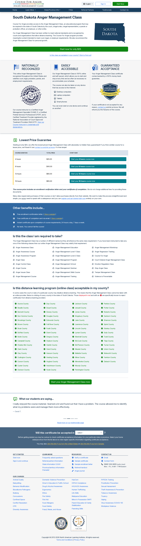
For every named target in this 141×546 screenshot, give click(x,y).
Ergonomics (46, 490)
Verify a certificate (81, 458)
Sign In (103, 4)
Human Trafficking (78, 490)
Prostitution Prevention (109, 483)
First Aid (45, 500)
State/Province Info (51, 10)
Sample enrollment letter (83, 464)
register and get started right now (73, 198)
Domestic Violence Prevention (53, 480)
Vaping (103, 500)
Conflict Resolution (20, 503)
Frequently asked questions (52, 458)
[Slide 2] (72, 418)
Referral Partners (87, 10)
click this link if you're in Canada (92, 444)
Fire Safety (46, 496)
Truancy (104, 496)
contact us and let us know (45, 147)
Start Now (120, 4)
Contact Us (124, 10)
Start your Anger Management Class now (70, 382)
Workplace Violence (108, 506)
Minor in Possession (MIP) (81, 500)
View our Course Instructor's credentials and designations (28, 124)
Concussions (18, 496)
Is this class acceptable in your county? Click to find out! (70, 55)
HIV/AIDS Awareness (80, 486)
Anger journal (80, 471)
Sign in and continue (20, 461)
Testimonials (107, 10)
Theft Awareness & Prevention (112, 490)
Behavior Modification (21, 486)
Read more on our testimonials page (70, 423)
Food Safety (47, 506)
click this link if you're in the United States (62, 444)
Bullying (16, 493)
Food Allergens (48, 503)
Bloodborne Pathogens (21, 490)
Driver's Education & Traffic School (55, 483)
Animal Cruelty (18, 480)
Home (14, 10)
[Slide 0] (64, 418)
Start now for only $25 (70, 49)
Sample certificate (81, 461)
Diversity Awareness (20, 509)
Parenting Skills (77, 509)
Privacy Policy (79, 540)
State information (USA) (51, 464)
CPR (14, 506)
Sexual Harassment (108, 486)
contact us (102, 107)
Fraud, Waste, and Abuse (51, 509)
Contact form (109, 461)
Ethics (44, 493)
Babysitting (17, 483)
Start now (16, 458)
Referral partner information (52, 461)
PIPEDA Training (107, 480)
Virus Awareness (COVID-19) (112, 503)
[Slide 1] (68, 418)
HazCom (75, 480)
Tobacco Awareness (109, 493)
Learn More (29, 10)
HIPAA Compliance (79, 483)
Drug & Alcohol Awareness (52, 486)
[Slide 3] (76, 418)
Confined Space (19, 500)
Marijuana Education (79, 496)
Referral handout (81, 467)
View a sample (49, 214)
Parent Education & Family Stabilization (81, 504)
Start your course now (82, 159)
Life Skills (75, 493)
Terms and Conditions (64, 540)
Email (106, 458)
